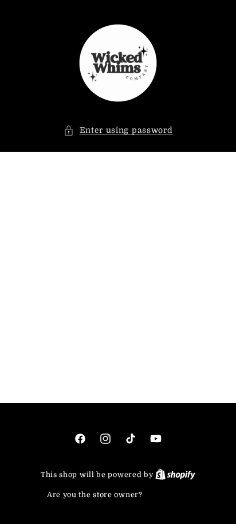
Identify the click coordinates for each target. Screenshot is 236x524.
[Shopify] (175, 474)
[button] (118, 130)
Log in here (166, 494)
